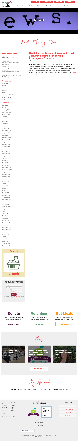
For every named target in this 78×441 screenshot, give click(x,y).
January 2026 (6, 110)
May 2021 (5, 160)
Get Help (39, 5)
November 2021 (6, 151)
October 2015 (6, 232)
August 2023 (6, 133)
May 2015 (5, 241)
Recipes (4, 90)
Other (4, 99)
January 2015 (6, 243)
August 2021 (5, 156)
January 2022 (6, 146)
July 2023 (5, 135)
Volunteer (59, 2)
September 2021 (7, 153)
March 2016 (5, 220)
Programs (32, 5)
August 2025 (6, 114)
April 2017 (5, 190)
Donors (4, 85)
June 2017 (5, 186)
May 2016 (5, 216)
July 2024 (5, 123)
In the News (13, 405)
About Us (13, 402)
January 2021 (6, 165)
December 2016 (6, 199)
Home (3, 402)
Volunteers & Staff (7, 95)
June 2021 (5, 158)
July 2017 (5, 183)
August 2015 (5, 234)
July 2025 (5, 116)
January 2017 (6, 197)
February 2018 (6, 174)
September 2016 (7, 206)
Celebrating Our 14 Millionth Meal (12, 68)
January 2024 (6, 128)
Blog (3, 410)
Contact (73, 5)
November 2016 (6, 202)
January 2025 (6, 119)
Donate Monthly (46, 2)
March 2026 (5, 107)
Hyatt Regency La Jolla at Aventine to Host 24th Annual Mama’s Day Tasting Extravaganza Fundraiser (51, 56)
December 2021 (6, 149)
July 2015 (5, 236)
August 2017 (5, 181)
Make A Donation (14, 324)
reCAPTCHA (18, 296)
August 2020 (6, 172)
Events (66, 5)
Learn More (65, 324)
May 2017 (5, 188)
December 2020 (6, 167)
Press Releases (6, 97)
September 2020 (7, 169)
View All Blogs (39, 369)
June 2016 (5, 213)
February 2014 (6, 246)
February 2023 (6, 137)
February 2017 (6, 195)
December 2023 (6, 130)
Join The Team (39, 324)
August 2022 (6, 142)
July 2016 (5, 211)
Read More (7, 355)
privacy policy (9, 297)
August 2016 (5, 209)
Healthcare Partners (49, 5)
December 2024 (6, 121)
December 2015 (6, 227)
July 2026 (5, 105)
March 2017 (5, 193)
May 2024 (5, 126)
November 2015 (6, 229)
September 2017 (7, 179)
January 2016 (6, 225)
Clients (4, 88)
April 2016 (5, 218)
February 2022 (6, 144)
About (18, 5)
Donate (35, 2)
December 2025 (6, 112)
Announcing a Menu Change (10, 71)
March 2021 (5, 163)
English (26, 430)
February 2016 (6, 222)
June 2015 (5, 239)
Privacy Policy (14, 407)
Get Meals (70, 2)
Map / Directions (39, 427)
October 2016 (6, 204)
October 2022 (6, 139)
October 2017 (6, 176)
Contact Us (4, 407)
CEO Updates (6, 83)
